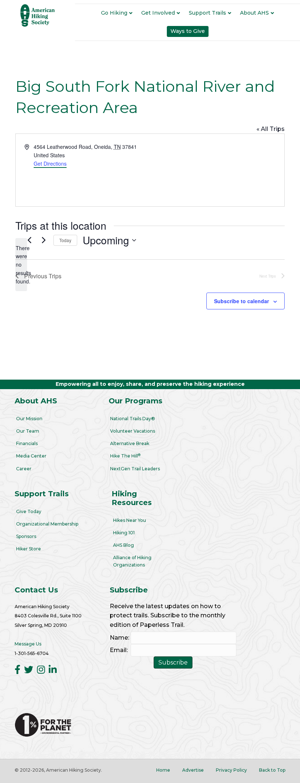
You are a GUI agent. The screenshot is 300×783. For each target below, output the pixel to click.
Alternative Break (129, 443)
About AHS (254, 13)
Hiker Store (28, 549)
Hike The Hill (125, 456)
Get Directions (50, 163)
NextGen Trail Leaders (135, 468)
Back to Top (272, 770)
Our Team (27, 431)
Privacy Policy (231, 770)
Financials (27, 443)
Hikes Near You (129, 520)
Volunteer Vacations (132, 431)
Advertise (193, 770)
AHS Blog (123, 545)
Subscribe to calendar (241, 301)
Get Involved (158, 13)
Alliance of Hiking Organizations (132, 561)
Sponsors (26, 536)
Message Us (28, 644)
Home (163, 770)
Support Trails (207, 13)
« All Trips (270, 128)
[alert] (21, 264)
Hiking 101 (124, 532)
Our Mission (29, 418)
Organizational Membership (47, 524)
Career (23, 468)
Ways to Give (187, 31)
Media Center (31, 456)
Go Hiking (114, 13)
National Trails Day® (132, 418)
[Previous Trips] (29, 240)
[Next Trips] (43, 240)
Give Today (28, 511)
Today (65, 240)
